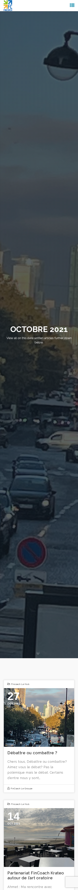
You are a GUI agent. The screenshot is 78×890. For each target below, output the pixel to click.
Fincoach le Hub (20, 684)
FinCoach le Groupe (21, 788)
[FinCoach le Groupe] (8, 5)
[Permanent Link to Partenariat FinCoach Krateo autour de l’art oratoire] (39, 837)
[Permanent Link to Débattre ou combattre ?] (39, 717)
